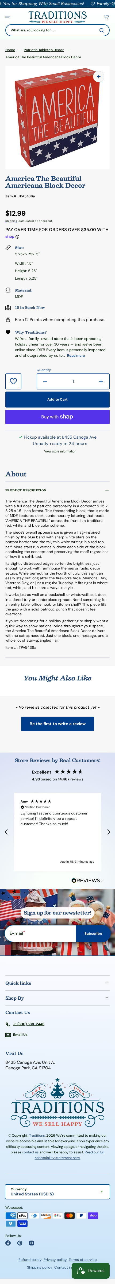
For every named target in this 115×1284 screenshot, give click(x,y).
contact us (30, 1152)
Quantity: (44, 370)
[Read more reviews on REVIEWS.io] (87, 881)
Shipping (11, 221)
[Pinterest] (20, 1243)
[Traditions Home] (57, 17)
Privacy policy (55, 1259)
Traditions (37, 1135)
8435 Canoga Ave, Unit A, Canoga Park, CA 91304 (30, 1065)
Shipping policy (39, 1267)
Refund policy (29, 1259)
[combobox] (57, 30)
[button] (7, 17)
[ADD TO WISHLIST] (13, 381)
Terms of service (83, 1259)
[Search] (103, 30)
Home (10, 50)
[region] (57, 832)
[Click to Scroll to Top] (105, 1253)
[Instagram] (31, 1243)
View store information (60, 451)
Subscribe (93, 933)
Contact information (71, 1267)
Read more (76, 355)
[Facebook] (8, 1243)
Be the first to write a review (58, 723)
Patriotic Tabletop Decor (44, 50)
